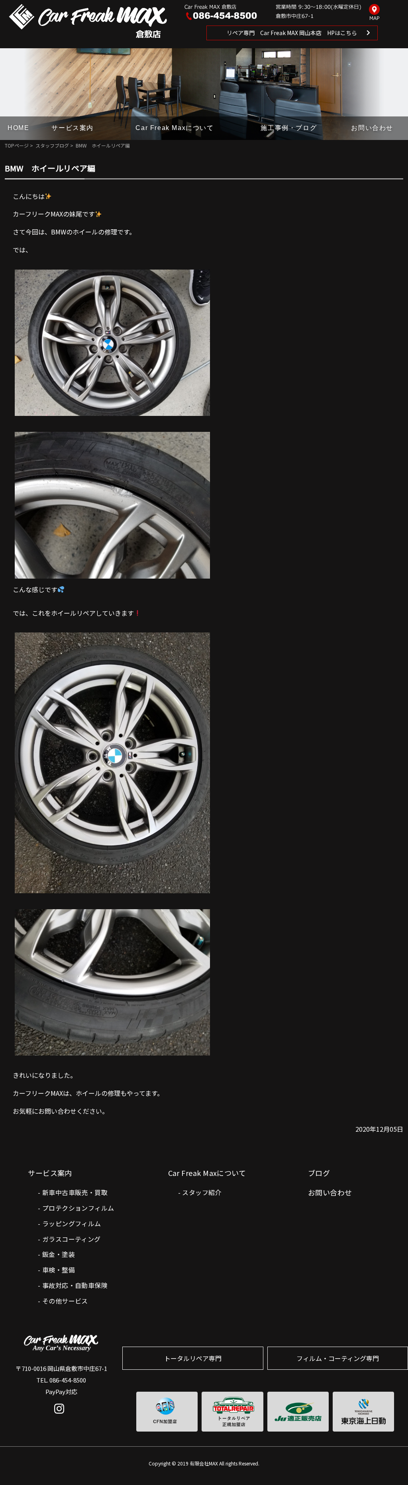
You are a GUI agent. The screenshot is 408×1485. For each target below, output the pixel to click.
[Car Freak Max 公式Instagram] (61, 1414)
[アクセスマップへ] (374, 13)
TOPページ (17, 145)
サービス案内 (72, 127)
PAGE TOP (389, 1462)
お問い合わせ (372, 127)
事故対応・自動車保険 (75, 1285)
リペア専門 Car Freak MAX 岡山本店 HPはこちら (292, 33)
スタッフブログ (52, 145)
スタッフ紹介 (201, 1192)
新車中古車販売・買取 (75, 1192)
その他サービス (65, 1301)
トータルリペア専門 (193, 1358)
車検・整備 (58, 1269)
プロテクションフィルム (78, 1208)
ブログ (319, 1173)
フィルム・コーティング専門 (337, 1358)
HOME (18, 127)
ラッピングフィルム (71, 1223)
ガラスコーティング (71, 1239)
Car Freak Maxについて (174, 127)
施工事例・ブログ (289, 127)
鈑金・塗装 (58, 1254)
